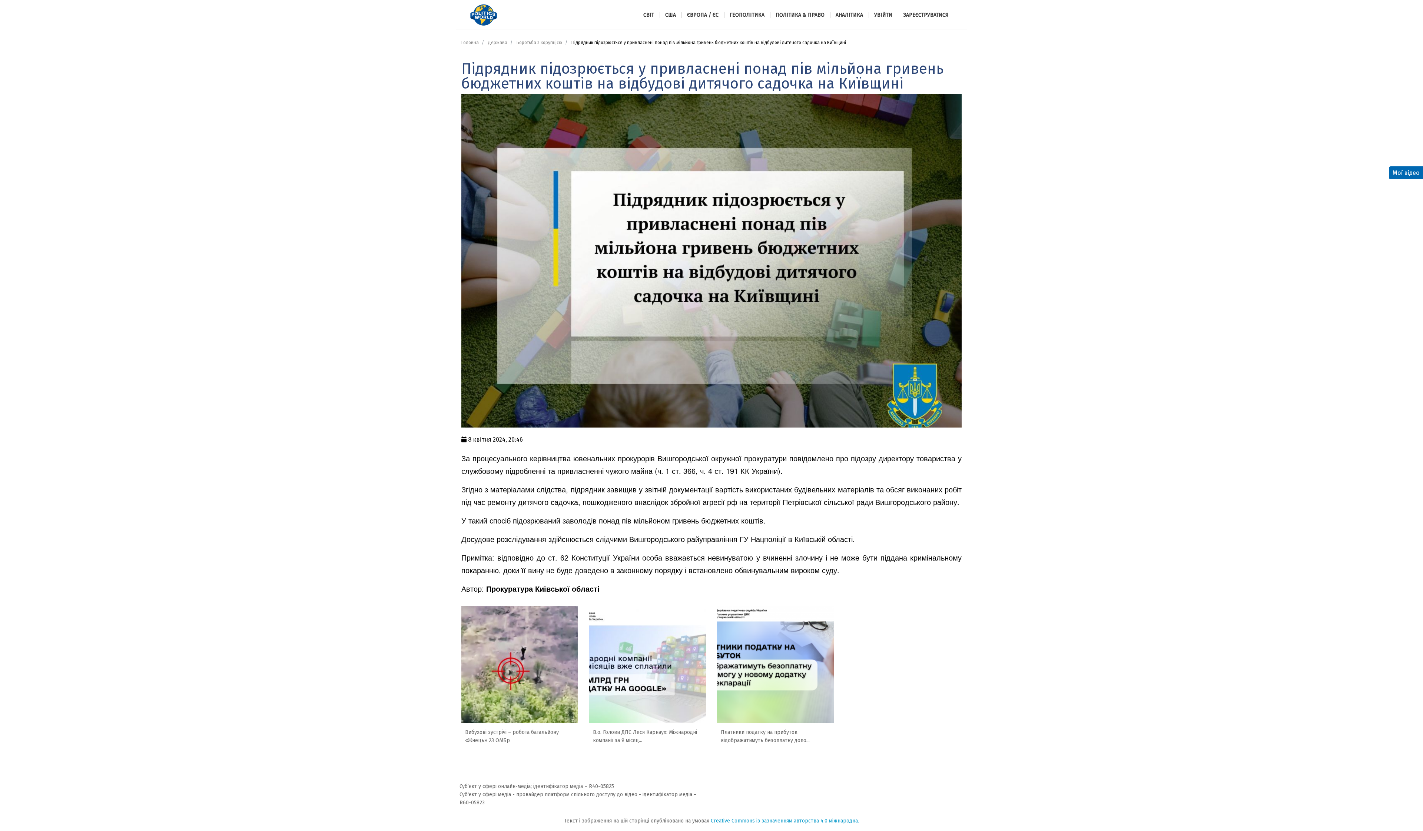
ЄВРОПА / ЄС (703, 15)
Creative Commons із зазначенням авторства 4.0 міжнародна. (785, 821)
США (670, 15)
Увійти (883, 15)
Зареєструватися (926, 15)
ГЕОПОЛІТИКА (747, 15)
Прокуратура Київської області (543, 588)
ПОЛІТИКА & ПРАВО (800, 15)
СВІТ (648, 15)
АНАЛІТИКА (849, 15)
